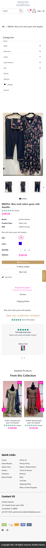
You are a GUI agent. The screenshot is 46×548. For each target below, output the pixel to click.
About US (23, 460)
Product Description (22, 287)
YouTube (23, 480)
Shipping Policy (25, 484)
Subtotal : (5, 255)
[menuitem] (23, 45)
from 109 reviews (28, 320)
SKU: (3, 227)
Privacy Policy (25, 463)
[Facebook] (3, 530)
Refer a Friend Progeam (28, 487)
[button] (21, 358)
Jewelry (4, 470)
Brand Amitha (7, 477)
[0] (28, 11)
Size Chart (8, 277)
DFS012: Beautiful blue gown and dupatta (12, 422)
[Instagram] (8, 530)
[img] (16, 320)
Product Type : (7, 223)
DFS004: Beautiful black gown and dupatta (34, 422)
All (3, 26)
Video (24, 198)
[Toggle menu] (40, 46)
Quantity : (5, 250)
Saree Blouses (7, 463)
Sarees (4, 460)
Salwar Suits (6, 467)
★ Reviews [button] (44, 276)
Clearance (5, 474)
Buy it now (23, 272)
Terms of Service (26, 470)
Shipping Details (23, 301)
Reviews (23, 294)
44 (21, 237)
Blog (21, 477)
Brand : (4, 219)
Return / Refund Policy (28, 467)
